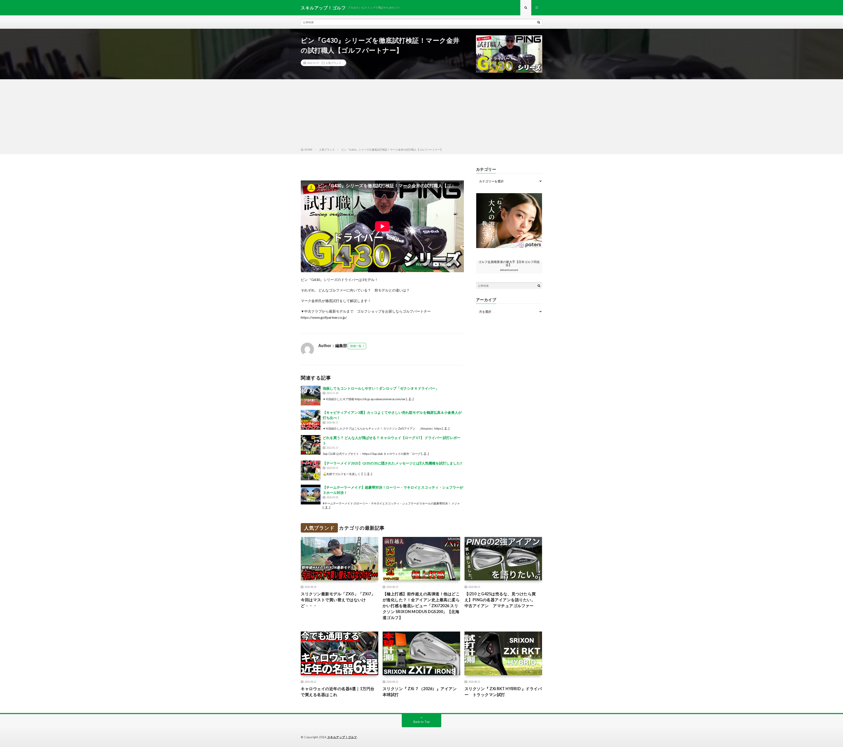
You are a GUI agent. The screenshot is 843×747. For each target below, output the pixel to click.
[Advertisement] (421, 114)
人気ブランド (333, 62)
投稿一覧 (356, 346)
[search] (538, 22)
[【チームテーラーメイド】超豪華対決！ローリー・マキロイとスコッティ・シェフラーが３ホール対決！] (311, 494)
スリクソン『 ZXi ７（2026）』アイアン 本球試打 (421, 691)
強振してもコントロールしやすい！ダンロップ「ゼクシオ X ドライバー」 (381, 388)
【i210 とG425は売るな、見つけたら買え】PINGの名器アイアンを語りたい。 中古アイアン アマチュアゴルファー (502, 599)
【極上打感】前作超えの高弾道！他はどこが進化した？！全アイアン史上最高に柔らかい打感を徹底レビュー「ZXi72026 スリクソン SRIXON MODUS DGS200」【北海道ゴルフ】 (421, 605)
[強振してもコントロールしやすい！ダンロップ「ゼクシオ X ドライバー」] (311, 395)
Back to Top (421, 722)
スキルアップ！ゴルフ (342, 737)
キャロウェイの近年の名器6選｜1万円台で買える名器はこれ (338, 691)
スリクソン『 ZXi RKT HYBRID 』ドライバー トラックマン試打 (503, 691)
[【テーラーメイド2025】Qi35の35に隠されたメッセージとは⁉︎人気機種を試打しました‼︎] (311, 470)
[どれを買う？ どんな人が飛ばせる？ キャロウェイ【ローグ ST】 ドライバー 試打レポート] (311, 445)
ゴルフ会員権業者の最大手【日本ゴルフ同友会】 (509, 263)
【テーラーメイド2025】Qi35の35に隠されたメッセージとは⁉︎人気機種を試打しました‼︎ (392, 463)
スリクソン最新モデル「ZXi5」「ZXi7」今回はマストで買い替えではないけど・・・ (338, 599)
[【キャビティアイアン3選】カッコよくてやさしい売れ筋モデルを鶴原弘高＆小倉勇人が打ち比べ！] (311, 420)
